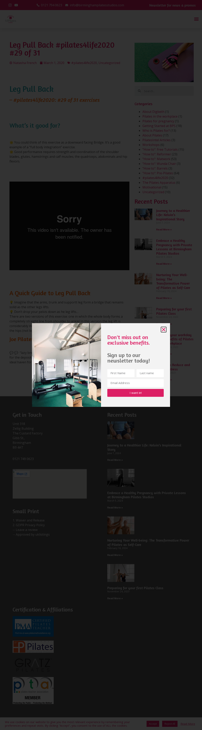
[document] (101, 365)
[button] (163, 329)
